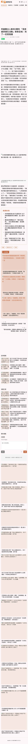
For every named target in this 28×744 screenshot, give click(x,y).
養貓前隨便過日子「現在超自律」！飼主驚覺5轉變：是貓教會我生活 (14, 221)
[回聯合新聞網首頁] (3, 2)
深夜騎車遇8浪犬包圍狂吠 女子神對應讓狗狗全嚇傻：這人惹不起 (15, 215)
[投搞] (22, 2)
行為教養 (16, 5)
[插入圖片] (21, 452)
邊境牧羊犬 (9, 247)
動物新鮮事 (4, 5)
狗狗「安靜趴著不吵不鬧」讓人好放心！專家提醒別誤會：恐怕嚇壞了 (15, 240)
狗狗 (16, 247)
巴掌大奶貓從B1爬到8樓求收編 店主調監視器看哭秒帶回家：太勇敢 (15, 228)
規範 (3, 451)
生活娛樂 (21, 5)
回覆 (25, 451)
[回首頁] (6, 2)
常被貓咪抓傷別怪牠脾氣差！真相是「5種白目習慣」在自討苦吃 (15, 234)
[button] (19, 2)
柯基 (3, 247)
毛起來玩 (10, 5)
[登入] (24, 2)
